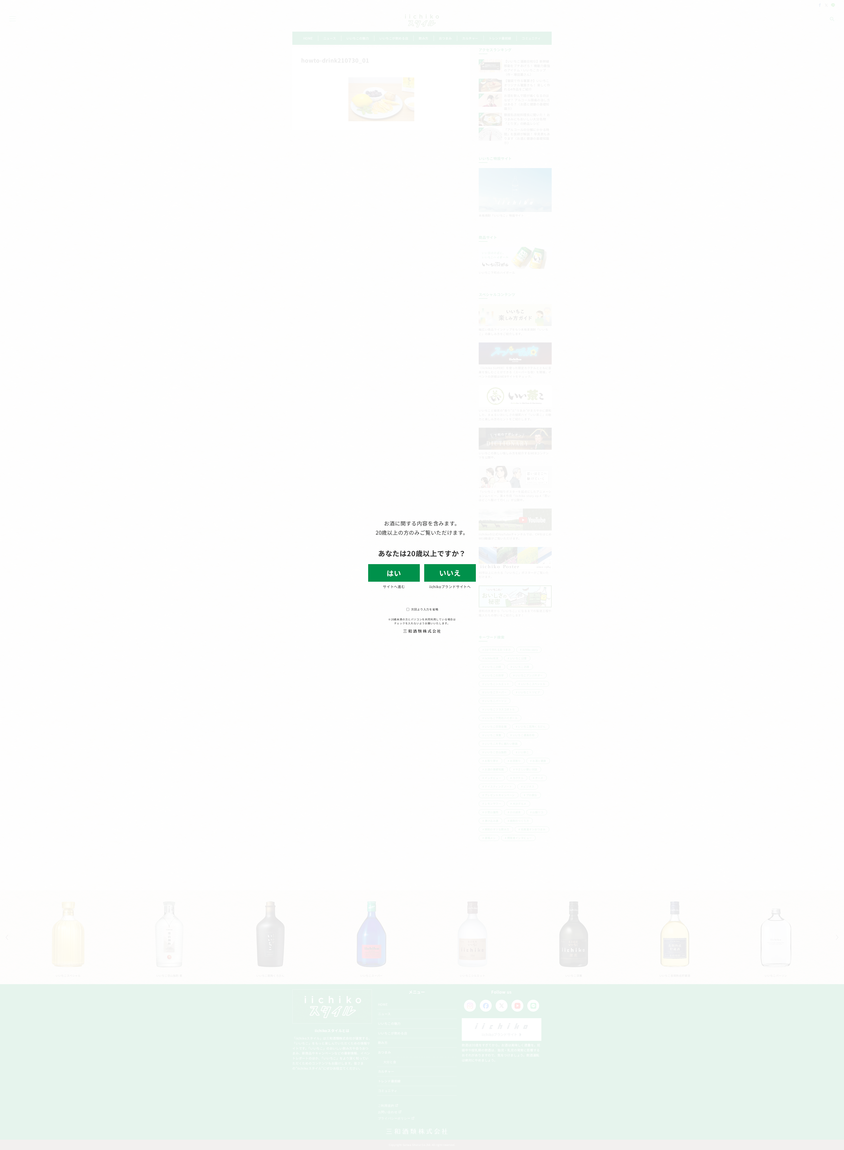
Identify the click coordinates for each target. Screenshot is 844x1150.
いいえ (450, 573)
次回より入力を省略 (424, 609)
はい (394, 573)
